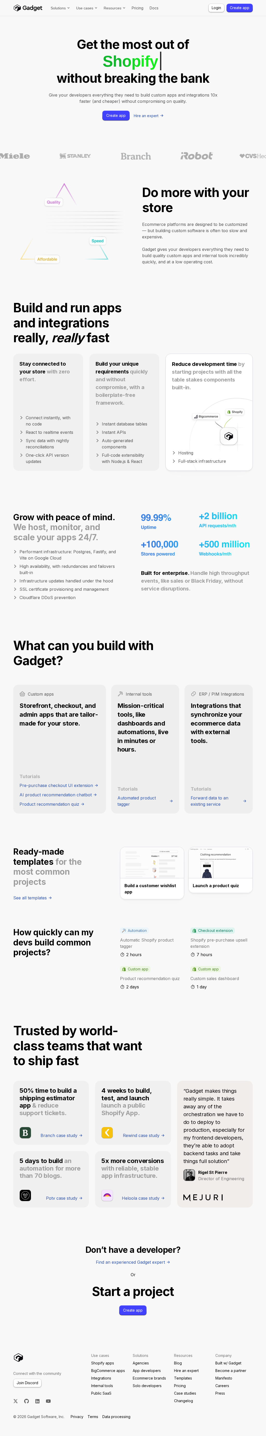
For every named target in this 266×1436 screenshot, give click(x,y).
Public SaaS (101, 1393)
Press (220, 1393)
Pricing (137, 8)
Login (216, 7)
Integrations (101, 1378)
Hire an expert (186, 1370)
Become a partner (230, 1370)
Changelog (183, 1401)
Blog (178, 1363)
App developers (147, 1370)
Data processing (116, 1416)
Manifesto (223, 1378)
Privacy (77, 1416)
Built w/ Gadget (228, 1363)
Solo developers (147, 1385)
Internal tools (102, 1385)
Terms (93, 1416)
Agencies (141, 1363)
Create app (239, 7)
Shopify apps (102, 1363)
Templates (183, 1378)
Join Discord (27, 1383)
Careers (222, 1385)
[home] (27, 8)
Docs (154, 8)
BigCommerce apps (108, 1370)
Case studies (185, 1393)
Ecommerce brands (149, 1378)
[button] (60, 8)
